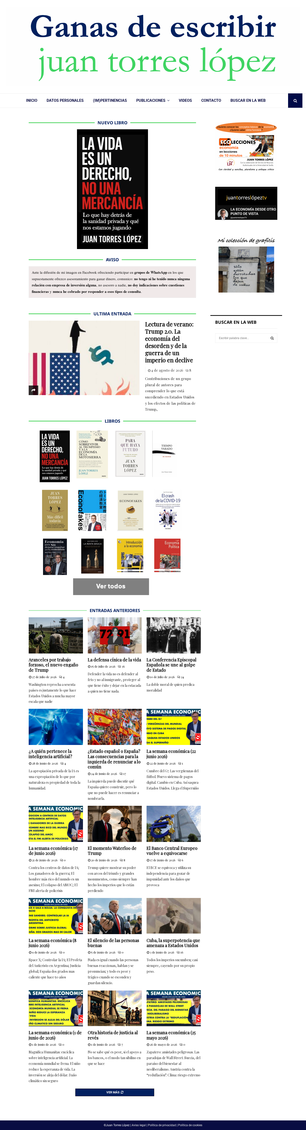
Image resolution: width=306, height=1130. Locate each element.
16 (181, 952)
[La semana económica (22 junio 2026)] (174, 727)
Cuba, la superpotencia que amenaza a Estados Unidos (173, 942)
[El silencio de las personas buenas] (115, 916)
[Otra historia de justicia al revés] (115, 1008)
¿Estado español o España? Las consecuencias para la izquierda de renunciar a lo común (114, 759)
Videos (185, 100)
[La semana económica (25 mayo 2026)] (174, 1008)
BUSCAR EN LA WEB (248, 100)
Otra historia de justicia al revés (113, 1035)
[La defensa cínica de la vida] (115, 635)
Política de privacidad (162, 1125)
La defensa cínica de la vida (114, 660)
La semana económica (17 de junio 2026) (53, 850)
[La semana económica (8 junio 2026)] (56, 916)
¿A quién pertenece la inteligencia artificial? (50, 753)
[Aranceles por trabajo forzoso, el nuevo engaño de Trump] (56, 635)
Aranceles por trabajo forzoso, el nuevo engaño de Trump (53, 665)
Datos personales (65, 100)
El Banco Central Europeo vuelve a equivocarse (172, 850)
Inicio (31, 100)
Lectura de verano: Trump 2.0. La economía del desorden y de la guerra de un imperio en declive (169, 342)
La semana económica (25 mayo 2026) (171, 1035)
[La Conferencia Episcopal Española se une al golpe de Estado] (174, 635)
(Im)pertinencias (110, 100)
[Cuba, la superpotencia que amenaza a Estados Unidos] (174, 916)
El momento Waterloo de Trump (112, 850)
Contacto (211, 100)
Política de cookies (190, 1125)
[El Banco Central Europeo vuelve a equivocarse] (174, 824)
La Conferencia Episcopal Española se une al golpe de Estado (172, 665)
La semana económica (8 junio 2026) (52, 942)
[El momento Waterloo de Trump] (115, 824)
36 (123, 666)
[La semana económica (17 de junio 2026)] (56, 824)
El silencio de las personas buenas (113, 942)
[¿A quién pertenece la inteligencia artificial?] (56, 727)
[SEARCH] (272, 338)
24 (182, 677)
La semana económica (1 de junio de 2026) (55, 1035)
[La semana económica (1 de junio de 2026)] (56, 1008)
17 (124, 774)
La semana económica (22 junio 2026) (171, 753)
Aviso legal (139, 1125)
